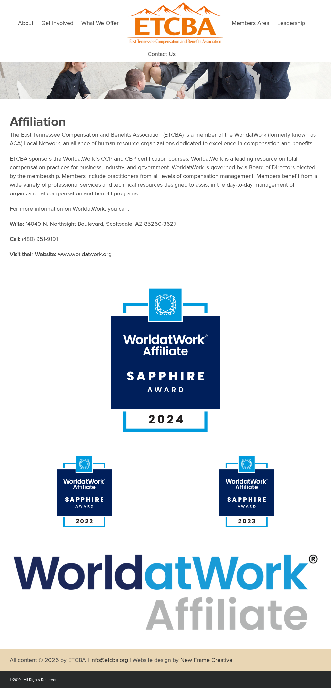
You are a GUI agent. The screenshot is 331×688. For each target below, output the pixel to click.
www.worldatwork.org (85, 254)
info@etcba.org (109, 659)
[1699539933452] (246, 456)
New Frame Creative (206, 659)
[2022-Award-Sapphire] (84, 456)
